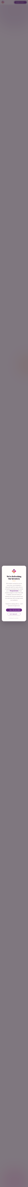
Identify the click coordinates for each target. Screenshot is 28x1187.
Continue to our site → (14, 618)
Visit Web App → (14, 614)
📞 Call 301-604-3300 (14, 610)
